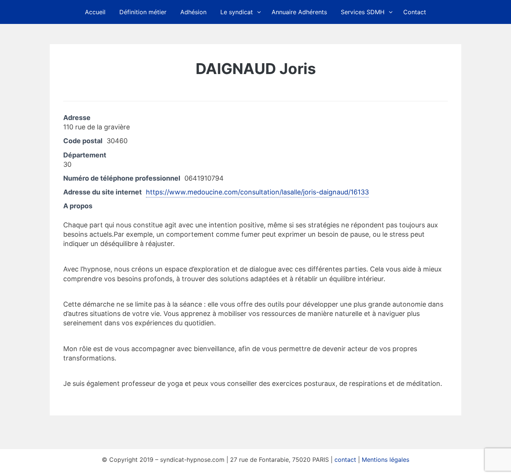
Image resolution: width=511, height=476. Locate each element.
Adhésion (193, 12)
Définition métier (142, 12)
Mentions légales (385, 459)
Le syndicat (236, 12)
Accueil (95, 12)
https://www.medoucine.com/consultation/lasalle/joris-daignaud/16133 (257, 192)
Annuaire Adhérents (299, 12)
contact (345, 459)
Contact (414, 12)
